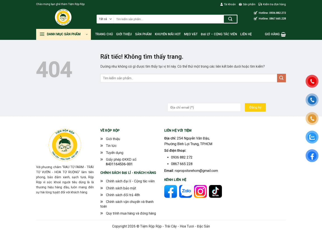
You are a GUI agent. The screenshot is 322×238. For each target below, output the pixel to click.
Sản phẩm (249, 4)
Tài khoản (230, 4)
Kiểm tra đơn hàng (274, 4)
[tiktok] (215, 191)
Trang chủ (104, 34)
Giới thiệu (124, 34)
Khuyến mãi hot (168, 34)
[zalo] (185, 191)
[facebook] (170, 191)
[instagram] (200, 191)
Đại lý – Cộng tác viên (219, 34)
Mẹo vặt (191, 34)
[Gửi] (230, 19)
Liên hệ (246, 34)
